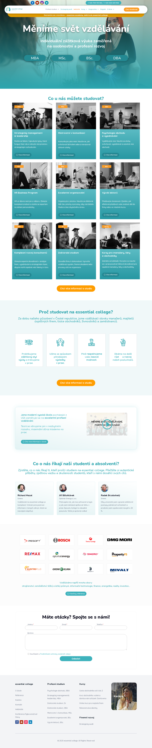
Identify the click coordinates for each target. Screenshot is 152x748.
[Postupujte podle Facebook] (32, 3)
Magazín (103, 9)
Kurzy (83, 9)
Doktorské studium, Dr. (56, 703)
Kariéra (18, 700)
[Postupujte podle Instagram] (42, 3)
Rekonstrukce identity (88, 708)
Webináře (77, 9)
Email (64, 624)
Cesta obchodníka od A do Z (91, 691)
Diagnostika (93, 9)
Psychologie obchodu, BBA (58, 691)
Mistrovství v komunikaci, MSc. (59, 713)
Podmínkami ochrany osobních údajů (55, 654)
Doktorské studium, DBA (57, 708)
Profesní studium (51, 9)
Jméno (30, 624)
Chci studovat (132, 9)
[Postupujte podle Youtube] (37, 3)
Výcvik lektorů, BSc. (55, 722)
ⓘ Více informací (23, 155)
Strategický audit (66, 9)
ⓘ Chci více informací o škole (34, 442)
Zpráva (30, 633)
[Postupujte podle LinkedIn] (47, 3)
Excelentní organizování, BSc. (59, 718)
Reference (19, 695)
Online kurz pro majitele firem (91, 703)
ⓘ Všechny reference (76, 593)
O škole (109, 9)
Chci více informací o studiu (76, 288)
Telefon (100, 624)
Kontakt (18, 705)
